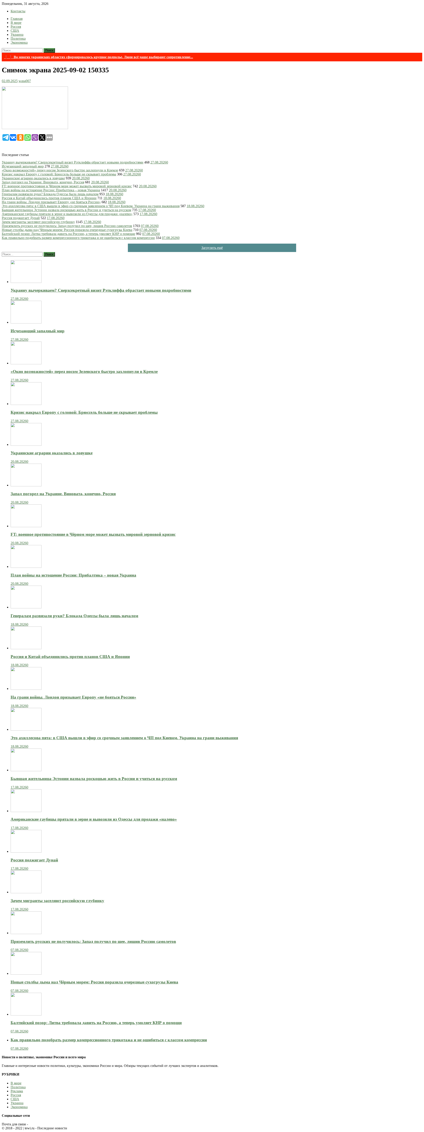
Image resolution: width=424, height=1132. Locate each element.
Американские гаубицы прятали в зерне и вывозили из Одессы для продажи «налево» (67, 214)
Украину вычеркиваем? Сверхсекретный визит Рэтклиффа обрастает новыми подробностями (72, 162)
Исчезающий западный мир (23, 166)
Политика (18, 38)
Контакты (18, 11)
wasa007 (25, 81)
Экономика (19, 42)
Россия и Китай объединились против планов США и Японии (49, 198)
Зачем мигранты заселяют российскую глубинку (38, 222)
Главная (17, 19)
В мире (16, 22)
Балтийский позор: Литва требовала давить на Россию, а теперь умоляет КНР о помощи (68, 234)
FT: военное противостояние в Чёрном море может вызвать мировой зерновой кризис (67, 186)
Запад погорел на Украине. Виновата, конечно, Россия (43, 182)
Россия (16, 26)
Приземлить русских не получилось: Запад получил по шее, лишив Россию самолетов (67, 226)
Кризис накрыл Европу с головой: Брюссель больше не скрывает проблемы (59, 174)
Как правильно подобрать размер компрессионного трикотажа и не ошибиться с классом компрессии (78, 238)
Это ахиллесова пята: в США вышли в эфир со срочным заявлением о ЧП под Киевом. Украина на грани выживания (91, 206)
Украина (17, 34)
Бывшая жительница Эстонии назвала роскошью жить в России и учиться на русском (66, 210)
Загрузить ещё (212, 248)
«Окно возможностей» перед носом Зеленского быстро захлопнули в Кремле (60, 170)
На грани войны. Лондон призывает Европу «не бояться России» (51, 202)
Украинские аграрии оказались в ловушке (33, 178)
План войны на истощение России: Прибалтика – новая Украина (51, 190)
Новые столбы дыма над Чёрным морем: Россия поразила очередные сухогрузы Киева (67, 230)
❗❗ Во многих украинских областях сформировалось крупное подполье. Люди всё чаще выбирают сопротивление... (98, 57)
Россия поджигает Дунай (21, 218)
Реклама (17, 1091)
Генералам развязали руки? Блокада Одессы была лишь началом (50, 194)
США (15, 30)
